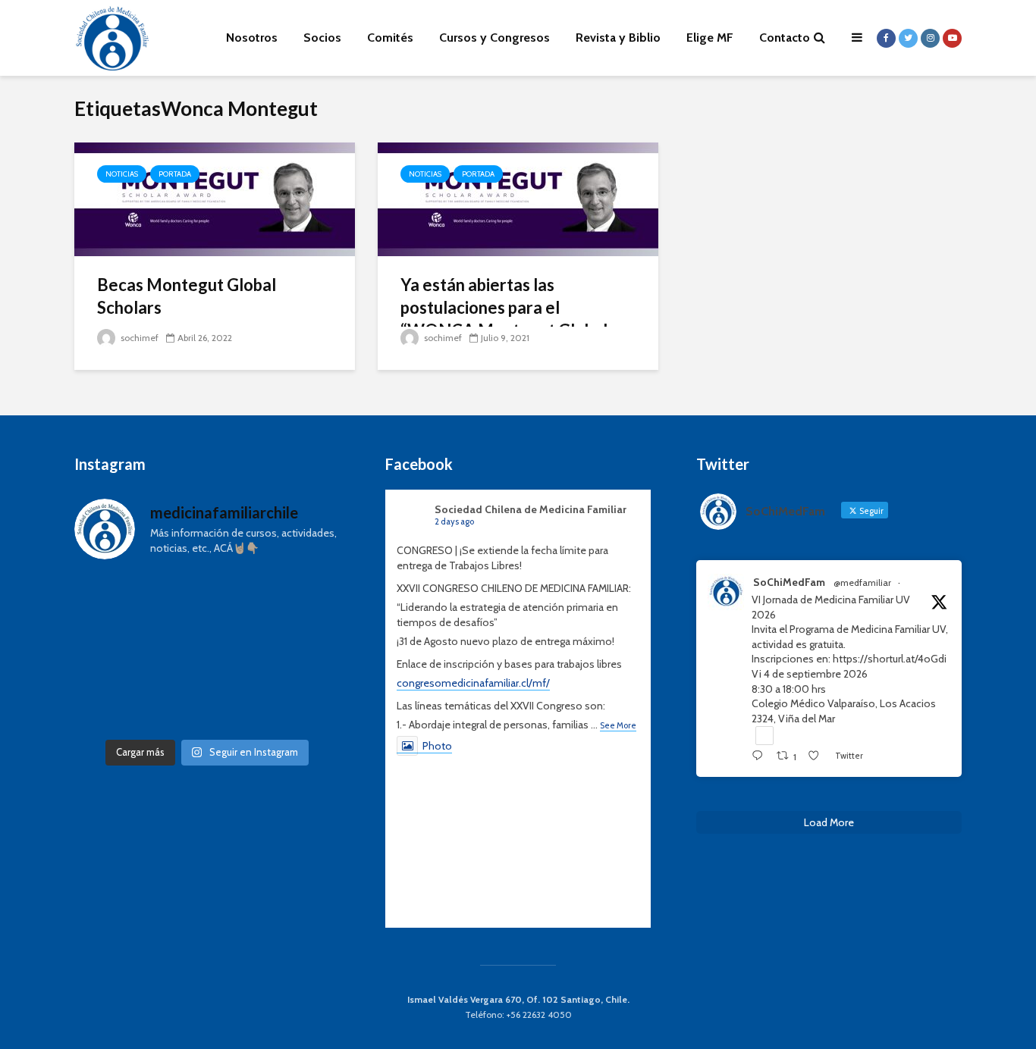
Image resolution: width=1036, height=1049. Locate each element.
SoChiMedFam (789, 582)
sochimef (138, 337)
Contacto (784, 37)
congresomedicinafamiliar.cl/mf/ (473, 683)
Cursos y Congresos (494, 37)
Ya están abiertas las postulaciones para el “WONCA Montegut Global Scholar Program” (503, 318)
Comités (390, 37)
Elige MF (709, 37)
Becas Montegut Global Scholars (186, 296)
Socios (322, 37)
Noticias (121, 174)
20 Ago (922, 582)
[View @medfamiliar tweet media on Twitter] (764, 735)
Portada (175, 174)
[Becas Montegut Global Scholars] (214, 198)
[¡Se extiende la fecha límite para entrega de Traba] (207, 652)
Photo (437, 746)
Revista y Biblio (618, 37)
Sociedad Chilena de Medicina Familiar (530, 509)
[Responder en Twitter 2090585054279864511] (760, 756)
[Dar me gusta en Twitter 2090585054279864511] (817, 756)
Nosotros (252, 37)
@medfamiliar (862, 582)
